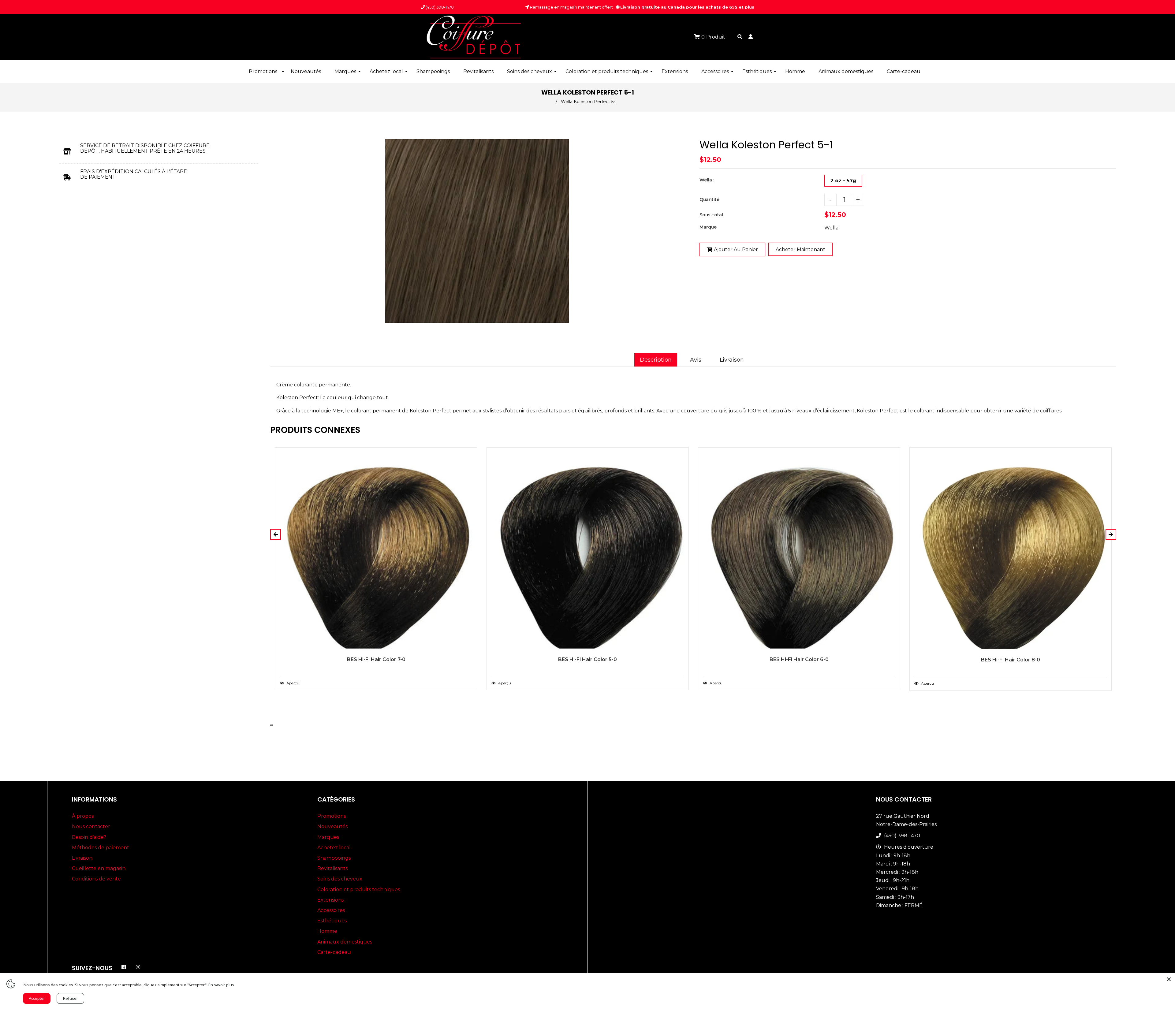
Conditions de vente (96, 879)
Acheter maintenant (800, 249)
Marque (708, 227)
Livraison (732, 359)
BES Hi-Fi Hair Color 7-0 (376, 659)
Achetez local (334, 847)
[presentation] (270, 725)
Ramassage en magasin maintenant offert (571, 7)
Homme (327, 931)
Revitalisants (332, 868)
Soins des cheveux (339, 879)
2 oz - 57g (843, 181)
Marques (328, 837)
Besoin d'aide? (89, 837)
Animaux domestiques (344, 942)
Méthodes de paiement (100, 847)
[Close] (1169, 979)
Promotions (331, 816)
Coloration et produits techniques (358, 889)
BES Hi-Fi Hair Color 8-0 (1010, 660)
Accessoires (331, 910)
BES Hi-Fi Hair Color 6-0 (799, 659)
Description (656, 359)
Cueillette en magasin (98, 868)
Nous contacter (91, 826)
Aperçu (292, 683)
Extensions (330, 900)
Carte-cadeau (334, 952)
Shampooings (334, 858)
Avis (695, 359)
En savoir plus (221, 985)
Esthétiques (332, 921)
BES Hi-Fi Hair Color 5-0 (587, 659)
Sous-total (711, 215)
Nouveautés (332, 826)
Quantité (709, 199)
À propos (83, 816)
